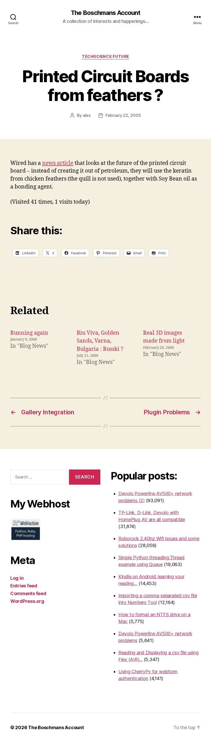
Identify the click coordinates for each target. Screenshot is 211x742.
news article (57, 163)
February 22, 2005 (123, 115)
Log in (16, 578)
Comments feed (28, 593)
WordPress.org (27, 601)
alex (87, 115)
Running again (29, 333)
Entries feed (23, 585)
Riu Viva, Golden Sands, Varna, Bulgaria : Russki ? (100, 341)
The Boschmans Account (105, 13)
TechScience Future (105, 56)
